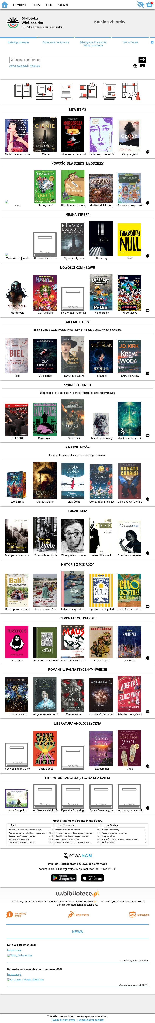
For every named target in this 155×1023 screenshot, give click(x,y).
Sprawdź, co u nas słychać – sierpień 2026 (34, 968)
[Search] (143, 60)
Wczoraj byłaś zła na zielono (67, 830)
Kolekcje (35, 65)
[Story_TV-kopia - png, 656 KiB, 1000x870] (19, 955)
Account (63, 4)
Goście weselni (108, 842)
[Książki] (23, 100)
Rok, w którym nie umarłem (67, 839)
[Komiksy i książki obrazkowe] (88, 100)
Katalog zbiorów (18, 42)
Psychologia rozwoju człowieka (22, 842)
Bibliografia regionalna (55, 42)
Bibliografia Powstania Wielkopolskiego (93, 44)
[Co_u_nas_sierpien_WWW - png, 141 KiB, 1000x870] (25, 979)
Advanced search (19, 65)
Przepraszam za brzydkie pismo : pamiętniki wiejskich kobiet (81, 842)
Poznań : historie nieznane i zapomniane (120, 839)
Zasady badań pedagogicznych (22, 836)
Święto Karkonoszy (110, 830)
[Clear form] (135, 66)
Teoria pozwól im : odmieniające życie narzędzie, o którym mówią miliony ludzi (88, 833)
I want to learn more (63, 1019)
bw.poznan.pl (14, 950)
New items (19, 4)
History (36, 4)
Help (49, 4)
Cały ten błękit (108, 836)
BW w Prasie (130, 42)
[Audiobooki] (45, 100)
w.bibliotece (87, 901)
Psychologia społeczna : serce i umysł (25, 830)
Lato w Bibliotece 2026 (21, 944)
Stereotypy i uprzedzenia (19, 839)
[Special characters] (143, 66)
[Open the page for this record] (17, 136)
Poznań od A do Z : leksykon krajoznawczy (27, 833)
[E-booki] (67, 100)
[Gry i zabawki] (132, 100)
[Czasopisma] (110, 100)
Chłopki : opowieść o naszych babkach (72, 836)
